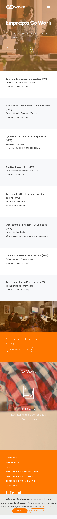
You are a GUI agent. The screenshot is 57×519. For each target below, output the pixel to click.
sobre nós (12, 462)
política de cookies (19, 476)
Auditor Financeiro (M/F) (20, 167)
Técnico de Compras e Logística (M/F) (27, 78)
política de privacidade (22, 472)
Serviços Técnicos (15, 143)
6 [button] (39, 440)
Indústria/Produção (16, 232)
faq (8, 467)
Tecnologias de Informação (19, 285)
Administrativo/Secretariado (20, 82)
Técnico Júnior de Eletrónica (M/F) (25, 282)
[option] (28, 393)
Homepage (12, 458)
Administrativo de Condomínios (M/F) (27, 255)
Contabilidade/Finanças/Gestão (22, 113)
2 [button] (21, 440)
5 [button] (35, 440)
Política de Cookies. (49, 507)
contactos (13, 486)
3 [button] (26, 440)
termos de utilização (21, 481)
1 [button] (17, 440)
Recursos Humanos (15, 201)
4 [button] (30, 440)
